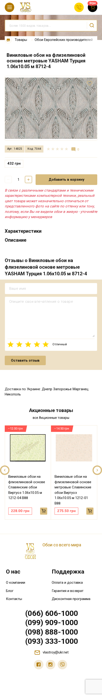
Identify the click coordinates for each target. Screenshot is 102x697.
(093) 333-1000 (51, 641)
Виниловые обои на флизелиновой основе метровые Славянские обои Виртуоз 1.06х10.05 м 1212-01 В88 (73, 489)
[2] (19, 344)
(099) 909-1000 (51, 622)
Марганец (80, 389)
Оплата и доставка (67, 582)
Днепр (47, 389)
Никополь (13, 394)
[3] (28, 344)
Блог (10, 591)
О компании (15, 582)
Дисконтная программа (71, 599)
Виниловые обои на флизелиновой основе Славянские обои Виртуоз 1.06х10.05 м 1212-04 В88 (26, 487)
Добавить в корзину (66, 179)
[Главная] (8, 40)
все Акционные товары (51, 418)
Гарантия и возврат (67, 591)
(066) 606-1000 (51, 613)
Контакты (14, 599)
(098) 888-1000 (51, 632)
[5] (45, 344)
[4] (37, 344)
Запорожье (62, 389)
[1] (10, 344)
